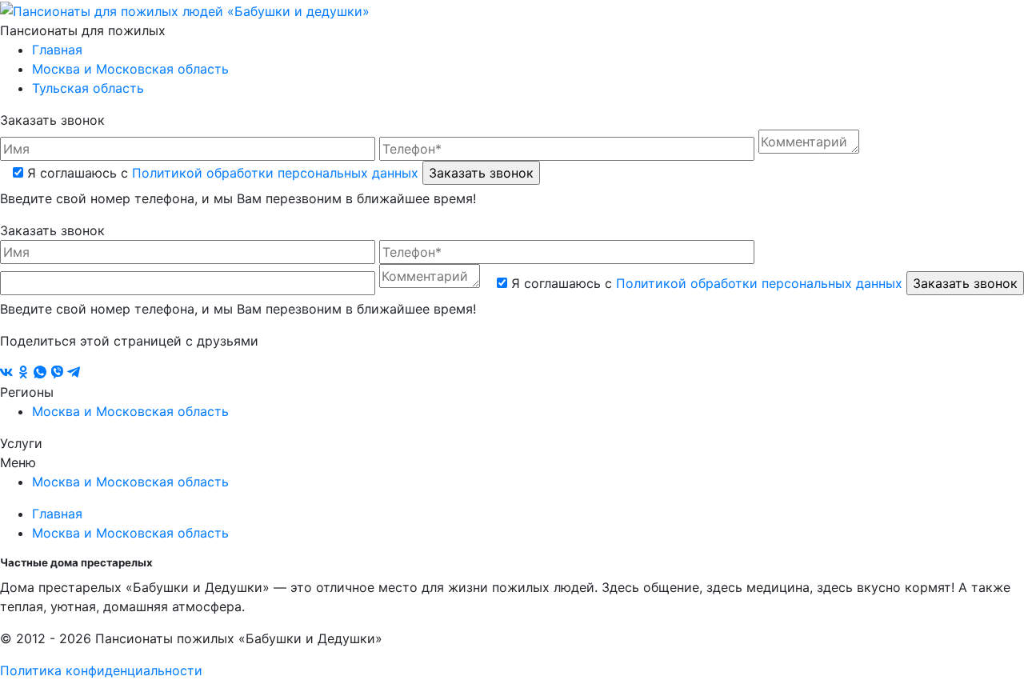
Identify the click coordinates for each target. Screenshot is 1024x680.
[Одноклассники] (25, 373)
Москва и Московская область (130, 69)
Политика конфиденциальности (101, 670)
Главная (57, 50)
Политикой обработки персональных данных (275, 173)
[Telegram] (73, 373)
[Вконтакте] (8, 373)
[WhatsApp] (42, 373)
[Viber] (58, 373)
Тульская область (88, 88)
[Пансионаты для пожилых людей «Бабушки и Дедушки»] (185, 10)
